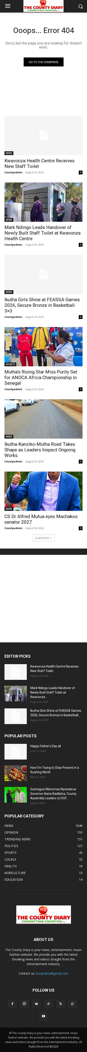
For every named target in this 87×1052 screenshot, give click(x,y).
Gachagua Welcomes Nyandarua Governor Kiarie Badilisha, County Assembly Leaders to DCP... (53, 793)
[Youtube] (43, 1016)
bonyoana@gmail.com (52, 973)
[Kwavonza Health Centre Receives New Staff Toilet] (43, 135)
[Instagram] (24, 1003)
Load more (42, 538)
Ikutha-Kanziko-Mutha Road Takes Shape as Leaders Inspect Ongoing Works (39, 449)
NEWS (9, 153)
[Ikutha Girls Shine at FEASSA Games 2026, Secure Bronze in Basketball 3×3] (43, 274)
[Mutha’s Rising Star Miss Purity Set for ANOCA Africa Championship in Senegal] (43, 346)
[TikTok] (48, 1003)
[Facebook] (12, 1003)
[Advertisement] (43, 598)
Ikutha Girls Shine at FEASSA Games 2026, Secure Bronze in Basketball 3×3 (42, 305)
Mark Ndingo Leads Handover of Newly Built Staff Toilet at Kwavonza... (52, 692)
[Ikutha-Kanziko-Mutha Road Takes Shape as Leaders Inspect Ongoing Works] (43, 419)
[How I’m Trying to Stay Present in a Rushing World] (15, 773)
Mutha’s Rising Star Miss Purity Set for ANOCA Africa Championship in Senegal (40, 377)
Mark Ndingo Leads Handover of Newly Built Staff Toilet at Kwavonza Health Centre (42, 233)
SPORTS (10, 364)
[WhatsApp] (72, 1003)
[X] (60, 1003)
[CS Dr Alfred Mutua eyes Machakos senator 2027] (43, 491)
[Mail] (36, 1003)
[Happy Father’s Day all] (15, 752)
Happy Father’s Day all (45, 746)
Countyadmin (13, 172)
